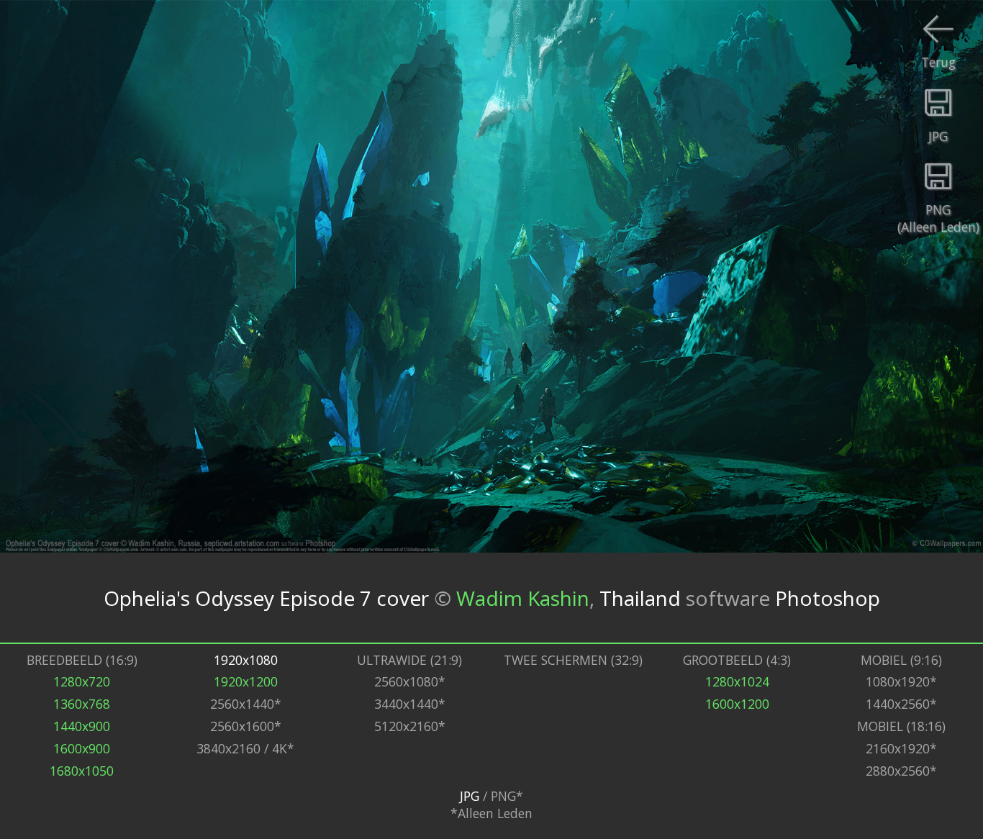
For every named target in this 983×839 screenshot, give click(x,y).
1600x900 (81, 748)
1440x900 (81, 726)
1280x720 (81, 681)
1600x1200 (737, 703)
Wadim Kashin (522, 598)
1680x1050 (82, 770)
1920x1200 (246, 681)
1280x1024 (737, 681)
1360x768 (81, 703)
